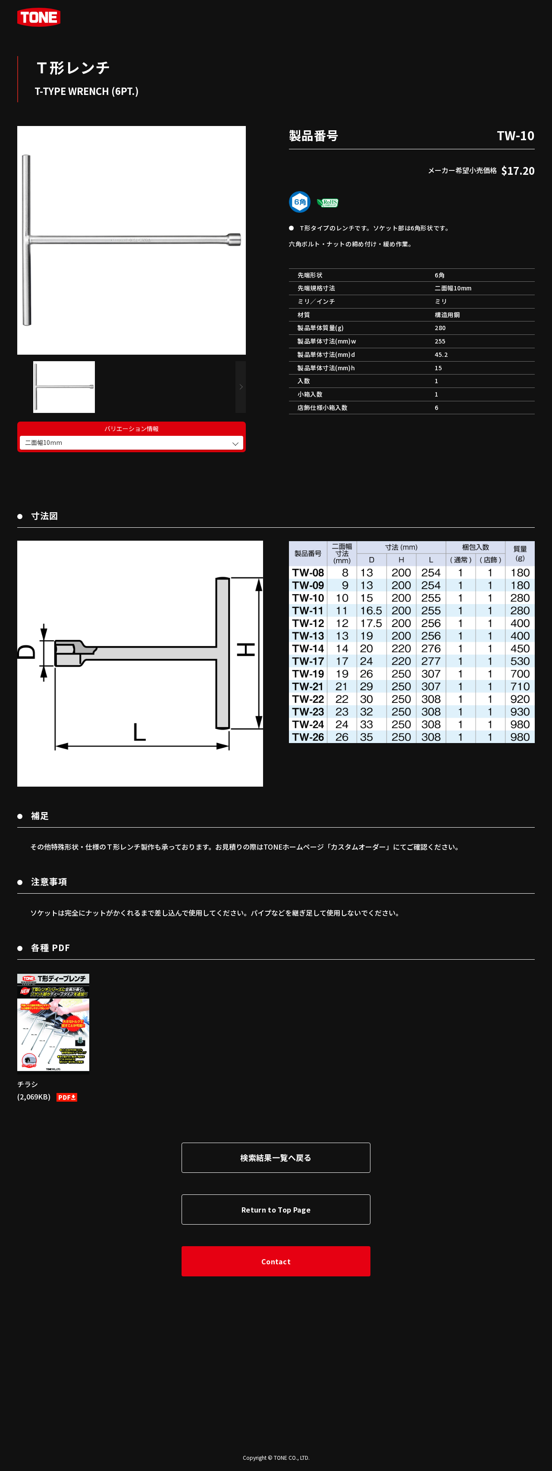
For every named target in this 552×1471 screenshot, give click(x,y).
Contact (276, 1261)
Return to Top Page (276, 1209)
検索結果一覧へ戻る (275, 1157)
